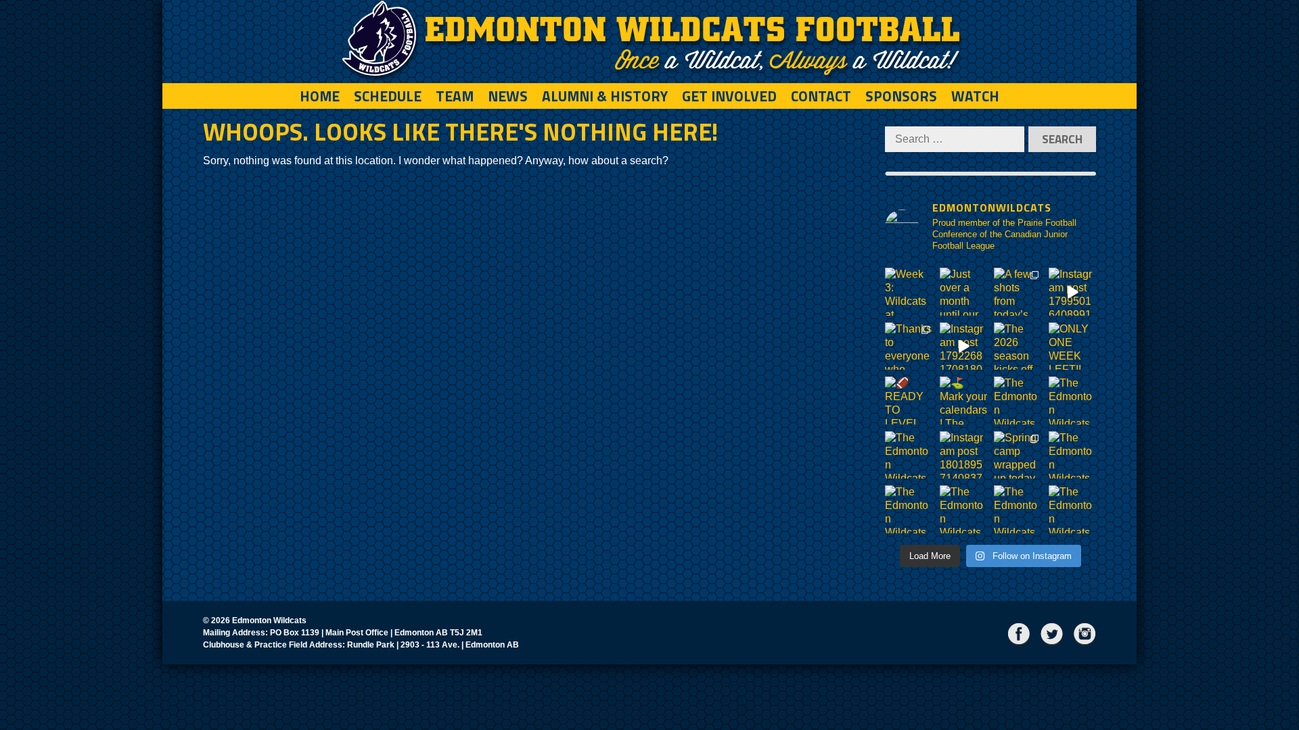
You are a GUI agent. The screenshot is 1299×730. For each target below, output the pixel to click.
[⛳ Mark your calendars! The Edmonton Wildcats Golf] (964, 400)
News (508, 96)
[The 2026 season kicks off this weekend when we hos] (1018, 346)
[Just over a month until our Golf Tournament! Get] (964, 292)
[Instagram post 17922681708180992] (964, 346)
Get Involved (729, 96)
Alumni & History (605, 96)
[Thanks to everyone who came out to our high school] (909, 346)
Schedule (387, 96)
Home (320, 96)
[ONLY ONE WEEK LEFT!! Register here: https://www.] (1073, 346)
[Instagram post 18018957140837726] (964, 455)
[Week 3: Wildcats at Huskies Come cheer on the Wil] (909, 292)
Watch (975, 96)
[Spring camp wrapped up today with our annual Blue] (1018, 455)
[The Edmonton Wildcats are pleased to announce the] (1018, 400)
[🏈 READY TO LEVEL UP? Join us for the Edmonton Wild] (909, 400)
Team (455, 96)
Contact (821, 96)
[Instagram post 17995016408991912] (1073, 292)
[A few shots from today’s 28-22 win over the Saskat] (1018, 292)
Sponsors (901, 96)
